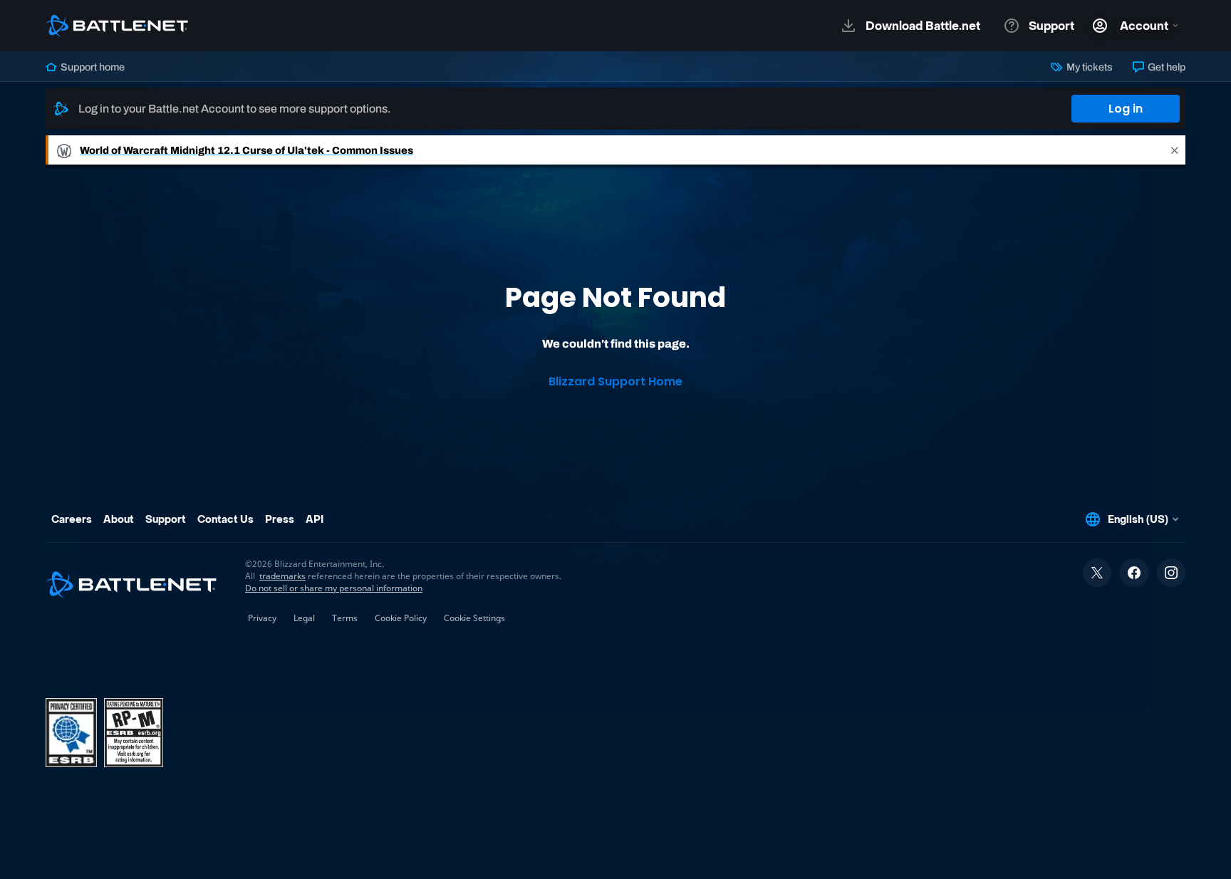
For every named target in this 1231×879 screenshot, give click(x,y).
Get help (1165, 67)
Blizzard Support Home (615, 381)
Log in (1125, 108)
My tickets (1088, 67)
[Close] (1174, 150)
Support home (91, 67)
